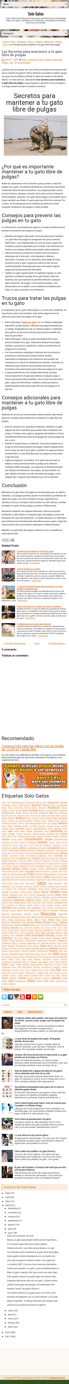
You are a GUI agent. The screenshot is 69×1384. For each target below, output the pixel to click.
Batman (64, 815)
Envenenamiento (53, 863)
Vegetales (13, 978)
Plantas (56, 938)
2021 (7, 1336)
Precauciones (30, 940)
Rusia (27, 954)
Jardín (28, 902)
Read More (35, 563)
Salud (56, 953)
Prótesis (15, 943)
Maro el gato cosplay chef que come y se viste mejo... (33, 1272)
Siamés (37, 959)
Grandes (50, 886)
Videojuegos (20, 981)
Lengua (50, 905)
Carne (4, 831)
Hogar (64, 892)
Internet (46, 900)
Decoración (14, 850)
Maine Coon (36, 910)
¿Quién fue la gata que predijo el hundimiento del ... (31, 1284)
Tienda (34, 970)
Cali (49, 823)
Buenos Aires (53, 821)
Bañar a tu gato (29, 322)
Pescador (59, 935)
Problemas (62, 940)
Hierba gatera (26, 892)
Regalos (5, 951)
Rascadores (21, 945)
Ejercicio (12, 861)
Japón (23, 902)
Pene (13, 935)
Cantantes (19, 828)
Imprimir (21, 897)
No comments (23, 62)
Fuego (12, 877)
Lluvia (43, 908)
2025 (7, 1197)
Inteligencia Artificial (23, 900)
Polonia (12, 940)
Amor (25, 810)
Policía (5, 940)
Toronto (15, 973)
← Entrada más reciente (14, 643)
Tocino (4, 973)
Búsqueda (6, 823)
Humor (58, 894)
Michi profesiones (17, 919)
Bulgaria (63, 821)
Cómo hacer (16, 839)
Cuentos (5, 848)
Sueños (12, 964)
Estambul (33, 869)
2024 (9, 802)
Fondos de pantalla (9, 874)
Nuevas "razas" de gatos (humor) (23, 1288)
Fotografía (22, 874)
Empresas (55, 861)
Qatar (65, 943)
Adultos (46, 805)
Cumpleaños (32, 848)
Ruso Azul (35, 954)
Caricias (57, 828)
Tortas (21, 973)
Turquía (5, 975)
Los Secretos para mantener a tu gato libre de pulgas (32, 53)
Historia (44, 892)
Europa (4, 871)
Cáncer (57, 826)
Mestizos (63, 917)
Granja (57, 886)
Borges (4, 821)
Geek (65, 883)
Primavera (52, 940)
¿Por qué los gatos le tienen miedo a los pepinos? (31, 1260)
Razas (43, 945)
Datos (62, 848)
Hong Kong (23, 895)
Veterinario (56, 978)
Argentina (43, 813)
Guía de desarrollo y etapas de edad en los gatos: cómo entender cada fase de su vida (39, 1072)
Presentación (42, 940)
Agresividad (61, 805)
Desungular (6, 853)
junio (10, 1233)
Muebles (30, 922)
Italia (17, 902)
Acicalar (63, 802)
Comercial (63, 836)
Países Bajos (13, 930)
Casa (22, 831)
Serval (24, 959)
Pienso (20, 938)
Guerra (9, 889)
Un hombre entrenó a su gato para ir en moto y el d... (32, 1293)
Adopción (37, 805)
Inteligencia (7, 900)
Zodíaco (5, 984)
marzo (11, 1318)
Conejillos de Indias (10, 842)
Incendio (29, 897)
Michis (30, 919)
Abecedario (30, 802)
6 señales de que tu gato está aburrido (34, 624)
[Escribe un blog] (6, 540)
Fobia (65, 871)
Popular (8, 1012)
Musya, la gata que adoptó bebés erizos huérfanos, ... (33, 1240)
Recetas (50, 946)
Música (63, 922)
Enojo (17, 863)
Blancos (42, 818)
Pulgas (58, 41)
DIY (65, 855)
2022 (7, 1332)
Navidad (18, 925)
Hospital (50, 895)
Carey (50, 828)
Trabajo (40, 973)
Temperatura (46, 967)
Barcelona (51, 815)
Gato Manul (31, 879)
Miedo (37, 919)
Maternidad (62, 914)
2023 (4, 802)
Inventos (64, 900)
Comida (5, 839)
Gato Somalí (30, 883)
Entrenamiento (26, 863)
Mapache (27, 914)
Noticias (15, 927)
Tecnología (27, 967)
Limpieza (22, 907)
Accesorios (53, 802)
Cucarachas (56, 845)
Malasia (46, 910)
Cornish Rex (7, 845)
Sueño (5, 964)
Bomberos (62, 818)
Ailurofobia (18, 808)
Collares (32, 836)
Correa (15, 845)
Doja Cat (15, 858)
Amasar (5, 810)
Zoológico (12, 984)
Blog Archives (35, 1012)
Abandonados (18, 802)
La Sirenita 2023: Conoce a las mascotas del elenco (32, 1264)
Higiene (39, 41)
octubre (11, 1216)
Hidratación (14, 892)
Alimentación (53, 807)
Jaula (43, 902)
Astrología (63, 813)
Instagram (62, 897)
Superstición (48, 964)
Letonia (64, 905)
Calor (4, 826)
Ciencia (63, 833)
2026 (7, 1193)
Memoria (42, 917)
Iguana (4, 897)
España (64, 866)
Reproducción (43, 951)
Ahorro (10, 808)
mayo (10, 1310)
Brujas (44, 821)
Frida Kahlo (62, 874)
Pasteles (29, 933)
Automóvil (21, 815)
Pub (38, 943)
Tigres (46, 970)
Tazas (13, 967)
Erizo (4, 866)
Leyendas (6, 907)
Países (4, 930)
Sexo (30, 959)
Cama (10, 826)
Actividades (6, 805)
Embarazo (37, 861)
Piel (15, 938)
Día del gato (29, 853)
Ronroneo (13, 954)
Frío (3, 877)
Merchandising (53, 917)
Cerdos (4, 834)
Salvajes (63, 954)
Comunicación (60, 839)
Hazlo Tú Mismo (59, 889)
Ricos (60, 951)
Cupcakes (42, 848)
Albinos (34, 808)
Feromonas (46, 871)
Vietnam (39, 981)
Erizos (9, 866)
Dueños (36, 858)
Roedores (5, 954)
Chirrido (42, 834)
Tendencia (56, 967)
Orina (59, 928)
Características (39, 828)
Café (26, 823)
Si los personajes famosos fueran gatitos (27, 1244)
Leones (57, 905)
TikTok (52, 970)
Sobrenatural (7, 962)
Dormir (22, 858)
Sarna (22, 957)
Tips (5, 44)
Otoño (65, 928)
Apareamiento (8, 813)
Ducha (28, 858)
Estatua (41, 869)
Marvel (36, 914)
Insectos (54, 897)
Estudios (63, 868)
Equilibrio (63, 863)
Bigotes (35, 818)
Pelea (43, 933)
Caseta (29, 831)
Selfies (11, 959)
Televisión (36, 967)
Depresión (32, 850)
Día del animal (18, 853)
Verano (30, 978)
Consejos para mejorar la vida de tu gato (35, 551)
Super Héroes (22, 964)
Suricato (58, 964)
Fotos (31, 873)
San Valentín (7, 957)
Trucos (57, 973)
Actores (15, 805)
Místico (44, 920)
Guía (15, 889)
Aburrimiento (41, 802)
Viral (46, 981)
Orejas (47, 928)
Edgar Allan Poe (52, 858)
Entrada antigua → (57, 643)
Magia (26, 910)
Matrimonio (6, 917)
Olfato (37, 927)
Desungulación (61, 850)
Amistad (18, 810)
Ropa (21, 954)
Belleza (11, 818)
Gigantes (19, 886)
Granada (42, 886)
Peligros (58, 933)
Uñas (41, 975)
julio (10, 1229)
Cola (26, 836)
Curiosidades (53, 847)
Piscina (42, 938)
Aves (28, 815)
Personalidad (38, 935)
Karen (65, 902)
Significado (47, 959)
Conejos (22, 842)
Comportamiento (33, 839)
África (53, 805)
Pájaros (23, 930)
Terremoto (6, 970)
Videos (31, 980)
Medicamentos (25, 917)
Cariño (64, 829)
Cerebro (11, 834)
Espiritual (6, 868)
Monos (64, 920)
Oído (26, 928)
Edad (42, 858)
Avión (33, 815)
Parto (11, 933)
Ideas (64, 895)
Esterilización (52, 868)
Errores (15, 866)
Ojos (31, 927)
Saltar (49, 954)
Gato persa (19, 883)
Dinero (22, 855)
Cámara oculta (21, 826)
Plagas (49, 938)
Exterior (22, 871)
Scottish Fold (31, 956)
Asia (56, 813)
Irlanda (11, 902)
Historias (55, 891)
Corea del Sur (61, 842)
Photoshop (7, 938)
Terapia (64, 967)
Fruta (7, 877)
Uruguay (47, 975)
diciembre (13, 1208)
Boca (49, 818)
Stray (57, 962)
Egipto (4, 861)
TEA (19, 967)
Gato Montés (41, 879)
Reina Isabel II (15, 951)
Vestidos (46, 978)
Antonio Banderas (60, 810)
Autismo (13, 815)
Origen (53, 928)
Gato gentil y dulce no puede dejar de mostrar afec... (32, 1276)
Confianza (31, 842)
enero (10, 1327)
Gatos (31, 41)
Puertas (53, 943)
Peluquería (6, 935)
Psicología (31, 943)
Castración (38, 831)
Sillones (56, 959)
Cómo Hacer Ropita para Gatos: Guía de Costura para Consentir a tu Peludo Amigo (40, 1104)
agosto (11, 1224)
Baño (13, 41)
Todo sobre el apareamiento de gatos (33, 1119)
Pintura (34, 938)
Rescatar (53, 950)
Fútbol (33, 877)
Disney (50, 855)
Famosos (29, 871)
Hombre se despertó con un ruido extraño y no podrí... (33, 1297)
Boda (54, 818)
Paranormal (48, 930)
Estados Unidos (20, 868)
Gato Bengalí (7, 879)
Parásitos (58, 930)
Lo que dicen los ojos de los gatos (31, 1135)
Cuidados (14, 848)
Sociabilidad (17, 962)
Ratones (36, 946)
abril (10, 1314)
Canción (64, 826)
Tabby (64, 964)
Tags (20, 1012)
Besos (29, 818)
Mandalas (63, 910)
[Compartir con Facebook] (12, 540)
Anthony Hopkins (45, 810)
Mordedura (16, 922)
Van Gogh (56, 975)
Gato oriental (7, 883)
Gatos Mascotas (55, 883)
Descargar (50, 850)
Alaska (27, 808)
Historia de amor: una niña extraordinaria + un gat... (31, 1248)
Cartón (16, 831)
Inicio (37, 643)
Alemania (42, 808)
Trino (51, 973)
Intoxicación (54, 900)
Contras (52, 842)
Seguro (4, 959)
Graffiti (36, 886)
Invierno (5, 902)
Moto (24, 922)
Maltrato (54, 910)
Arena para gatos (30, 813)
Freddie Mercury (50, 874)
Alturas (64, 808)
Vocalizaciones (61, 981)
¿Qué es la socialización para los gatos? (26, 1305)
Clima (14, 836)
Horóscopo (41, 895)
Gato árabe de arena (59, 877)
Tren (47, 973)
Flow (60, 871)
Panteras (38, 930)
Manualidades (16, 914)
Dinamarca (14, 855)
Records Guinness (17, 948)
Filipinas (54, 871)
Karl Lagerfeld (8, 905)
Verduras (37, 978)
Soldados (33, 962)
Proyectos (22, 943)
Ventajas (22, 978)
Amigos (12, 810)
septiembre (13, 1220)
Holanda (5, 895)
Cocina (20, 836)
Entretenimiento (40, 863)
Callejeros (62, 823)
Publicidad (45, 943)
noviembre (13, 1212)
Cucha (64, 845)
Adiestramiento (25, 805)
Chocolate (50, 834)
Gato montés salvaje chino (57, 879)
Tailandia (6, 967)
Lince (28, 907)
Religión (25, 951)
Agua (4, 807)
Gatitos (47, 877)
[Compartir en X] (9, 540)
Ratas (29, 946)
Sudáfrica (63, 962)
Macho (19, 910)
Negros (26, 925)
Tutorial (13, 975)
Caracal (28, 829)
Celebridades (56, 831)
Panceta (30, 930)
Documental (6, 858)
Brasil (29, 820)
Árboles (19, 813)
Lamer (29, 905)
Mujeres (47, 922)
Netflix (33, 925)
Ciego (57, 834)
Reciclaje (57, 946)
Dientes (5, 855)
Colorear (48, 836)
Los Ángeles (59, 908)
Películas (50, 933)
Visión (51, 981)
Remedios (33, 951)
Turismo (64, 973)
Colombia (40, 836)
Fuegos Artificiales (22, 877)
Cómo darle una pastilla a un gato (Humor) (35, 1151)
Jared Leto (36, 902)
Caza (46, 831)
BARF (58, 815)
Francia (39, 874)
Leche (43, 905)
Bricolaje (36, 821)
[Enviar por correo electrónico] (3, 540)
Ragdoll (11, 945)
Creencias (38, 845)
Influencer (37, 897)
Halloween (32, 889)
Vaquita (64, 975)
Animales (33, 810)
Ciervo (4, 836)
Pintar (27, 938)
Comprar (48, 839)
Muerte (38, 922)
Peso (65, 935)
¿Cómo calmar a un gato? (28, 569)
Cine (9, 836)
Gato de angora (20, 879)
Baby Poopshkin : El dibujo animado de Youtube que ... (33, 1301)
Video (11, 981)
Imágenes (12, 897)
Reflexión (54, 948)
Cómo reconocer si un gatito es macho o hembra (39, 606)
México (4, 920)
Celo (65, 831)
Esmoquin (49, 866)
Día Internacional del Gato (47, 853)
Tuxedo (19, 975)
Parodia (5, 933)
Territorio (15, 970)
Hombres (14, 895)
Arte (51, 812)
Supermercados (36, 964)
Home (6, 41)
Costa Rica (23, 845)
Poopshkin (20, 940)
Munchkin (55, 922)
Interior (38, 900)
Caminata (33, 826)
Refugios (63, 948)
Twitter (26, 975)
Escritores (23, 866)
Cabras (21, 823)
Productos (6, 943)
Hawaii (47, 889)
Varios (5, 978)
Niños (58, 925)
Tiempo (27, 970)
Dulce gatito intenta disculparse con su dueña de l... (32, 1256)
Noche (64, 925)
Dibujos (63, 853)
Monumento (6, 922)
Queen (4, 946)
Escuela (32, 866)
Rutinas (44, 954)
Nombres (6, 927)
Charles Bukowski (23, 834)
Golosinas (28, 886)
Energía (63, 861)
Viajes (4, 981)
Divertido (58, 855)
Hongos (32, 895)
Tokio (9, 973)
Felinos (38, 871)
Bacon (38, 815)
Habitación (22, 889)
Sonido (51, 962)
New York (40, 925)
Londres (50, 908)
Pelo (65, 933)
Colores (55, 836)
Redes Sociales (32, 948)
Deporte (23, 850)
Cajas (44, 823)
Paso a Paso (19, 933)
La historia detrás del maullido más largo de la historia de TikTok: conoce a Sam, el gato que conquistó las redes (41, 1020)
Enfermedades (8, 863)
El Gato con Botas (24, 861)
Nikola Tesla (50, 925)
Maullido (15, 917)
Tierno (40, 970)
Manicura (5, 914)
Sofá (24, 962)
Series (17, 959)
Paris (65, 930)
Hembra (5, 892)
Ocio (21, 928)
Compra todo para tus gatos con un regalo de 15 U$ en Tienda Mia (33, 747)
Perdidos (20, 935)
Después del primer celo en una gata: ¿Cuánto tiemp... (33, 1280)
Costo (31, 845)
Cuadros (47, 845)
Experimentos (13, 871)
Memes (35, 917)
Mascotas (49, 41)
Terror (21, 970)
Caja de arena (35, 823)
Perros (28, 935)
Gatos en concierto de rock (20, 1236)
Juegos (49, 902)
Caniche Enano (8, 829)
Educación (63, 858)
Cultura (22, 847)
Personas (49, 935)
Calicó (54, 823)
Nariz (12, 925)
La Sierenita (20, 905)
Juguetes (58, 902)
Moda (58, 919)
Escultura (40, 866)
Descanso (41, 850)
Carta (10, 831)
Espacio (57, 866)
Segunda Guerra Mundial (48, 957)
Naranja (5, 925)
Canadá (50, 826)
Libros (14, 907)
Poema (64, 938)
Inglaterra (45, 897)
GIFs (13, 886)
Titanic (64, 970)
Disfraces (42, 855)
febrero (11, 1323)
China (35, 834)
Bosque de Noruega (17, 821)
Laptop (36, 905)
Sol (28, 962)
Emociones (46, 861)
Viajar (64, 978)
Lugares (13, 910)
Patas (37, 933)
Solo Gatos (36, 14)
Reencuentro (44, 948)
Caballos (13, 823)
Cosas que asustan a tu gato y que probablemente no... (33, 1268)
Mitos (51, 919)
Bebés (4, 818)
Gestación (6, 886)
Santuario (16, 957)
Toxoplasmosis (31, 973)
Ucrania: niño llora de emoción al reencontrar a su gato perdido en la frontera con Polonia (41, 1056)
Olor (42, 928)
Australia (5, 815)
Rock (65, 951)
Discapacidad (31, 855)
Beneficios (21, 818)
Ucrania (34, 975)
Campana (42, 826)
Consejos (21, 41)
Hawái (40, 889)
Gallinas (39, 877)
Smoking (64, 959)
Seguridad (62, 956)
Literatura (36, 907)
